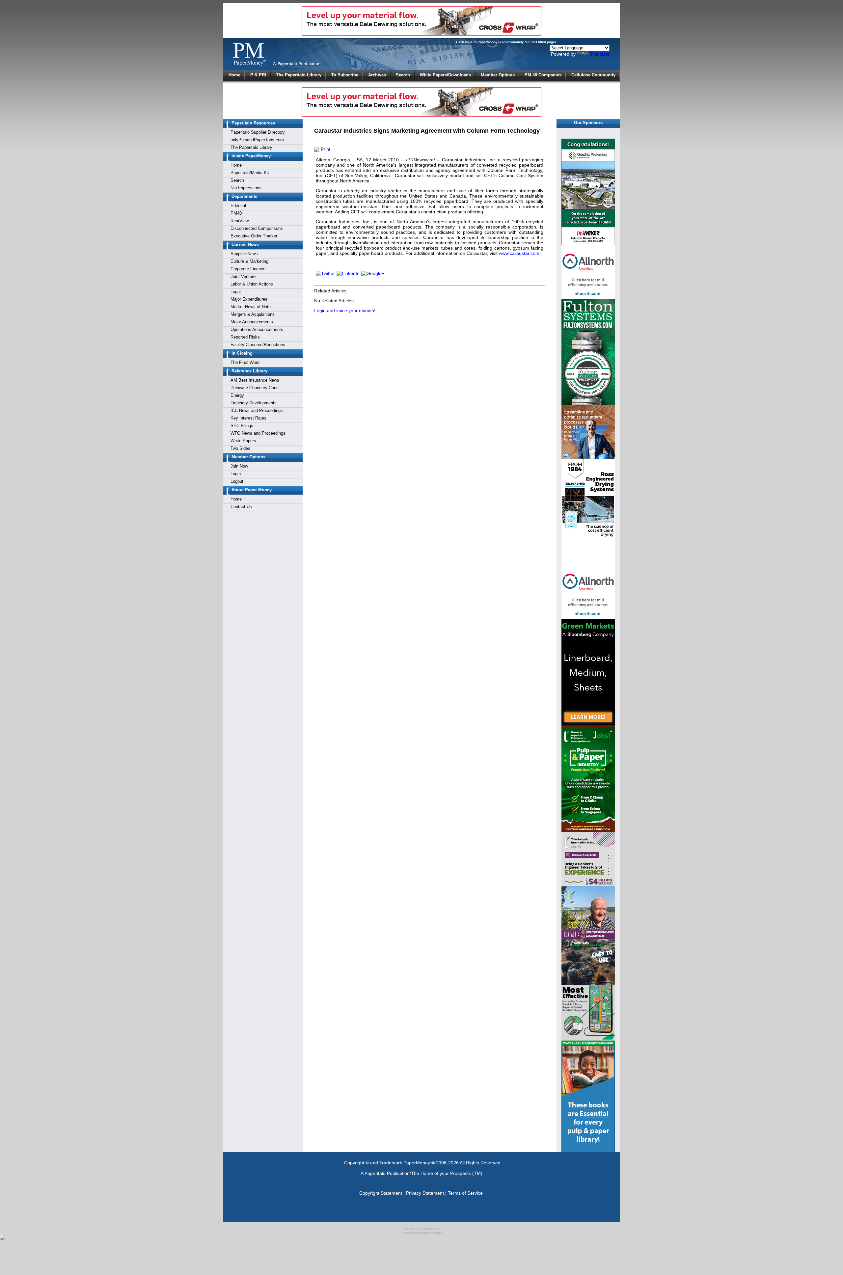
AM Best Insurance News (255, 380)
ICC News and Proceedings (257, 410)
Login (236, 473)
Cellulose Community (593, 74)
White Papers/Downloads (445, 74)
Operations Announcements (257, 329)
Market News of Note (251, 306)
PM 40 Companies (543, 74)
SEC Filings (242, 425)
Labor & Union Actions (252, 284)
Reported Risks (245, 337)
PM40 (236, 213)
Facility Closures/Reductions (258, 344)
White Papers (243, 440)
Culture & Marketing (249, 261)
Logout (237, 481)
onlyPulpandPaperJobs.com (257, 139)
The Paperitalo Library (298, 74)
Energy (237, 395)
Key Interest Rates (248, 418)
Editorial (238, 205)
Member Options (498, 74)
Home (234, 74)
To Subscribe (344, 74)
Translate (600, 54)
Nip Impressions (246, 187)
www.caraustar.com (519, 253)
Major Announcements (252, 321)
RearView (240, 220)
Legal (236, 291)
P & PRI (258, 74)
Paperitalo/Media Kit (250, 172)
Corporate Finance (248, 268)
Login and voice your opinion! (344, 310)
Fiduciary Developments (254, 402)
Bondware (431, 1229)
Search (403, 74)
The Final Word (245, 362)
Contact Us (241, 506)
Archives (377, 74)
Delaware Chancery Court (255, 387)
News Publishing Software (421, 1233)
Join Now (239, 466)
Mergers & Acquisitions (253, 314)
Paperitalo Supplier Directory (258, 132)
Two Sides (240, 448)
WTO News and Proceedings (258, 433)
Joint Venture (243, 276)
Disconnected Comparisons (257, 228)
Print (324, 149)
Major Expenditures (249, 299)
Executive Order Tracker (254, 235)
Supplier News (244, 253)
